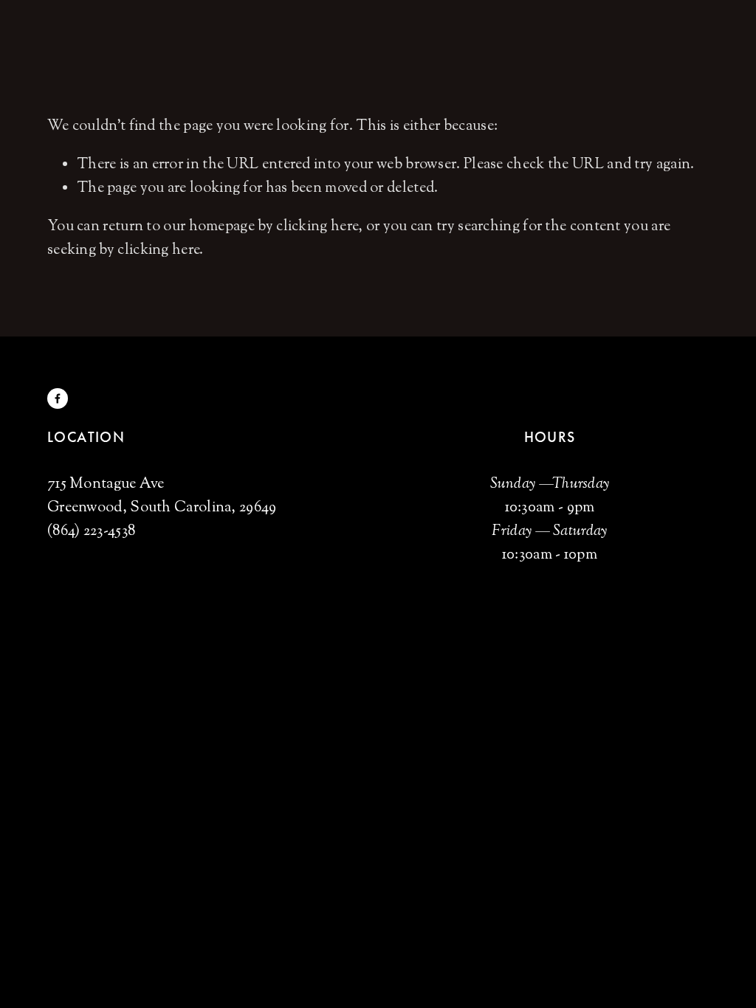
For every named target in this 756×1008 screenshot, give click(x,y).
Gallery (168, 32)
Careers (229, 32)
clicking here (317, 227)
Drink (111, 32)
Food (63, 32)
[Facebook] (57, 398)
